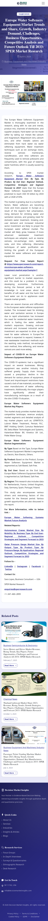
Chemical (7, 699)
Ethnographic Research (12, 864)
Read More (9, 665)
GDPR (25, 916)
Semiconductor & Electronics (24, 645)
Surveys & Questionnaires (13, 860)
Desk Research (8, 868)
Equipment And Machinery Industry (29, 61)
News (24, 64)
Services (5, 823)
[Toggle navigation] (43, 3)
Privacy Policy (12, 913)
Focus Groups (8, 852)
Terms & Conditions (30, 913)
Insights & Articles (10, 831)
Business (8, 61)
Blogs (4, 836)
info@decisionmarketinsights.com (18, 890)
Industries (6, 827)
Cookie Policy (14, 916)
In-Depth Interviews (11, 856)
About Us (6, 820)
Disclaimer (35, 916)
